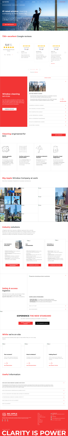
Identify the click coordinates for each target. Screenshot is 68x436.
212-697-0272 (62, 1)
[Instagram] (5, 421)
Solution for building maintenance (12, 265)
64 (36, 69)
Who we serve (40, 415)
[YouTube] (8, 421)
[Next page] (39, 69)
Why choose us (58, 134)
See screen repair (8, 365)
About (39, 413)
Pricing (39, 418)
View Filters (9, 54)
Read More (53, 63)
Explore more (63, 101)
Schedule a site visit (9, 109)
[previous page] (18, 52)
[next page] (65, 52)
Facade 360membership (33, 1)
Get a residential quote (42, 323)
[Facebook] (3, 421)
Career (39, 424)
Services (39, 414)
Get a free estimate (9, 24)
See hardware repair (31, 365)
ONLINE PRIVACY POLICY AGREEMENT (60, 429)
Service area (39, 419)
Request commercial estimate (25, 323)
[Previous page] (28, 69)
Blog (38, 423)
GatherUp (36, 72)
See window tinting (53, 365)
